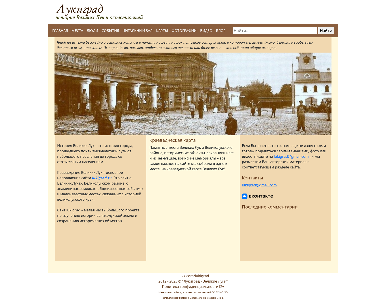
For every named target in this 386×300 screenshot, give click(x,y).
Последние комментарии (270, 207)
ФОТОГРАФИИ (184, 30)
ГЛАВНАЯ (60, 30)
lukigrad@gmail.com (291, 156)
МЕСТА (77, 30)
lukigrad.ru (102, 177)
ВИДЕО (206, 30)
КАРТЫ (162, 30)
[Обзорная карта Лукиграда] (192, 214)
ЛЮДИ (92, 30)
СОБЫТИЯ (110, 30)
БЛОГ (220, 30)
